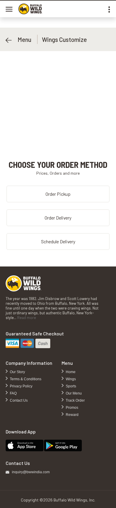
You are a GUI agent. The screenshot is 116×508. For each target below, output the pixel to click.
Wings (70, 379)
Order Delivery (58, 217)
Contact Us (18, 400)
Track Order (75, 400)
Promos (71, 408)
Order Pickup (58, 194)
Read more (26, 317)
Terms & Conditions (25, 379)
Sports (70, 386)
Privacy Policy (20, 386)
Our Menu (73, 393)
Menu (21, 39)
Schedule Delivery (58, 241)
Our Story (17, 372)
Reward (72, 415)
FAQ (13, 393)
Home (70, 372)
